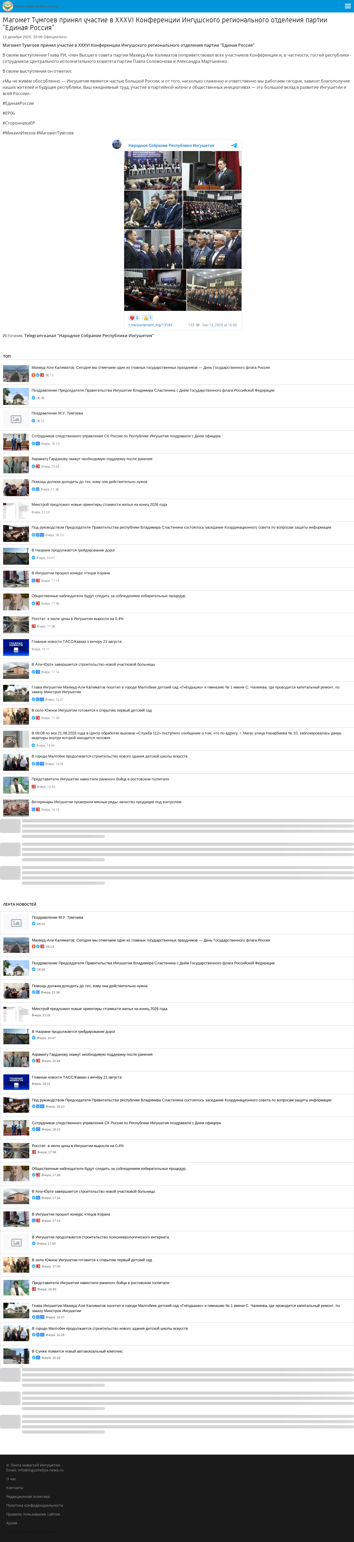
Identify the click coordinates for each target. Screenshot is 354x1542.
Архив (11, 1522)
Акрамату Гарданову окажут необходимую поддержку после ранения (92, 459)
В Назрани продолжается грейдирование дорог (73, 550)
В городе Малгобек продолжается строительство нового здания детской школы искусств (110, 756)
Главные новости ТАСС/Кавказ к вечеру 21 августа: (77, 641)
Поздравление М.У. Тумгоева (57, 413)
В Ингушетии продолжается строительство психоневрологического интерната (100, 1237)
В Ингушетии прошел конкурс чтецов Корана (71, 573)
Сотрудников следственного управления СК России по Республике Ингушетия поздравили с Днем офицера (126, 436)
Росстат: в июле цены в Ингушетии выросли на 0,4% (78, 619)
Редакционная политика (28, 1496)
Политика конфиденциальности (34, 1505)
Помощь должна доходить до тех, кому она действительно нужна (89, 482)
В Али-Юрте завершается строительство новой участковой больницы (93, 664)
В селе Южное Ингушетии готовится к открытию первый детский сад (92, 710)
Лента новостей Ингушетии (31, 1531)
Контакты (14, 1487)
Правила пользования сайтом (33, 1514)
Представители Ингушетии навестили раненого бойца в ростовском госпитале (100, 779)
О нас (11, 1478)
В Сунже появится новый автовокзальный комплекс (77, 1351)
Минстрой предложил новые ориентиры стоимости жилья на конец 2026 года (99, 504)
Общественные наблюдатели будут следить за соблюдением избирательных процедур (108, 596)
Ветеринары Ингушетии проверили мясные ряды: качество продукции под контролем (106, 802)
